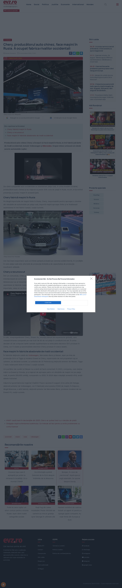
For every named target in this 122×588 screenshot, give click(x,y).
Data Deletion (51, 309)
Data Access (61, 309)
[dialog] (61, 294)
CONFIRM (48, 302)
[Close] (92, 279)
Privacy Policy (71, 309)
